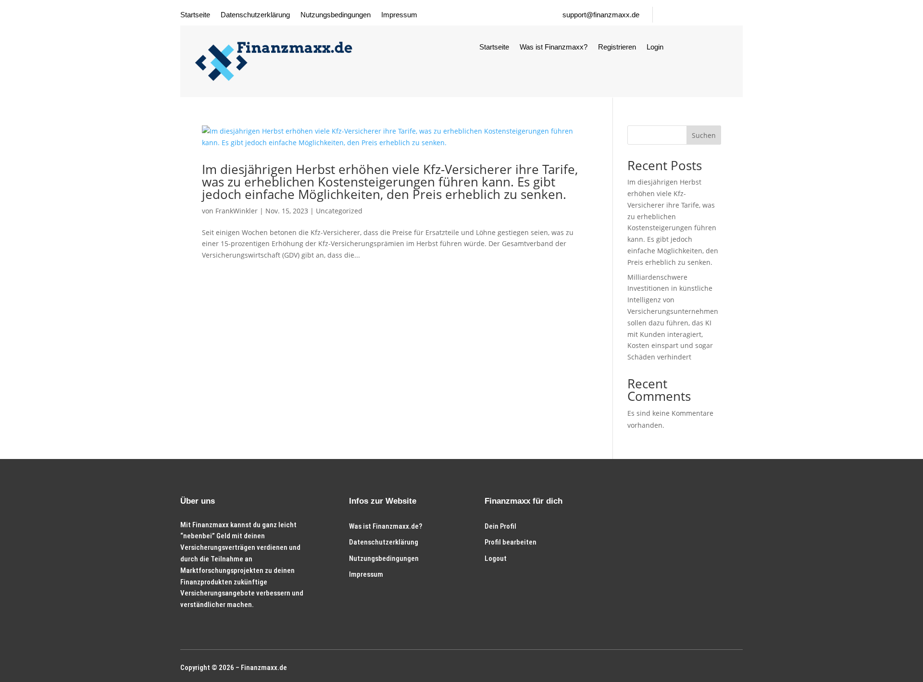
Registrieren (617, 47)
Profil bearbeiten (510, 542)
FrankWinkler (236, 210)
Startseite (195, 15)
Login (655, 47)
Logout (496, 558)
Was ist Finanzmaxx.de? (385, 526)
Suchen (704, 135)
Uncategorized (339, 210)
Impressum (399, 15)
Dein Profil (500, 526)
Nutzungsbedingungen (335, 15)
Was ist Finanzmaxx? (553, 47)
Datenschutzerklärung (255, 15)
